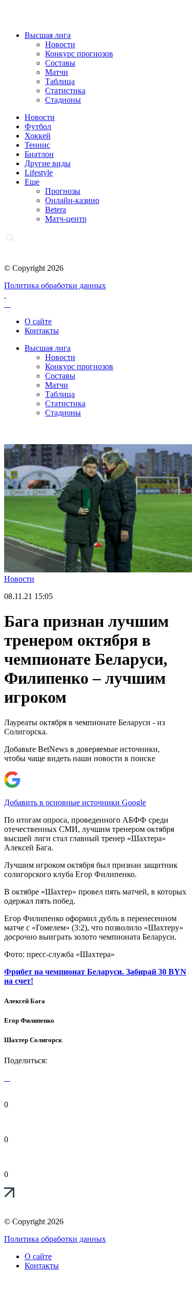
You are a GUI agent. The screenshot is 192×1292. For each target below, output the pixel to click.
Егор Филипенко (29, 1020)
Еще (32, 181)
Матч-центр (66, 218)
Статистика (65, 90)
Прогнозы (62, 191)
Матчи (56, 72)
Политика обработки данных (55, 285)
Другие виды (48, 163)
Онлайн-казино (72, 200)
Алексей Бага (24, 1001)
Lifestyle (39, 172)
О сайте (38, 321)
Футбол (38, 126)
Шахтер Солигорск (33, 1040)
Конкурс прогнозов (79, 53)
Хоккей (38, 135)
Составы (60, 62)
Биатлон (39, 154)
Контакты (42, 330)
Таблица (60, 81)
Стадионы (63, 99)
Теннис (37, 145)
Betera (55, 209)
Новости (60, 44)
